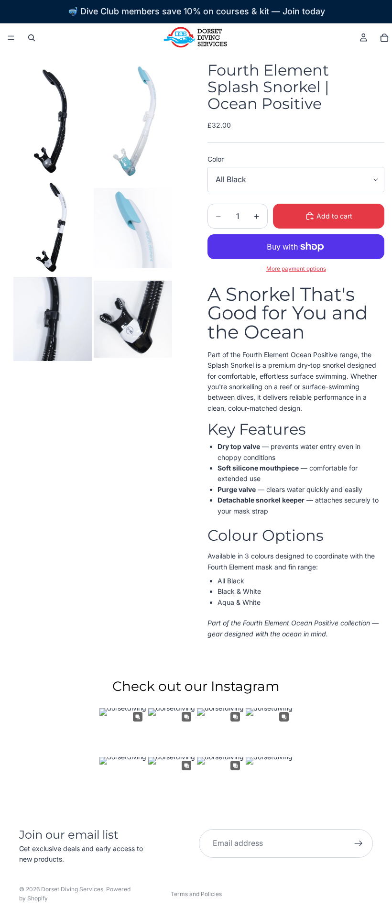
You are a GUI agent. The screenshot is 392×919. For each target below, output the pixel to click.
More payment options (296, 268)
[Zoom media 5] (52, 319)
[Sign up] (358, 843)
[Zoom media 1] (52, 122)
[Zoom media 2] (133, 122)
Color (215, 159)
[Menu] (11, 38)
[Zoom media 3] (52, 228)
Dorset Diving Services (72, 889)
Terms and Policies (196, 893)
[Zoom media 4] (133, 228)
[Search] (31, 37)
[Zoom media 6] (133, 319)
